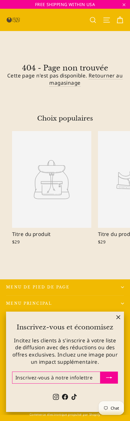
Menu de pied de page (38, 287)
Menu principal (29, 303)
